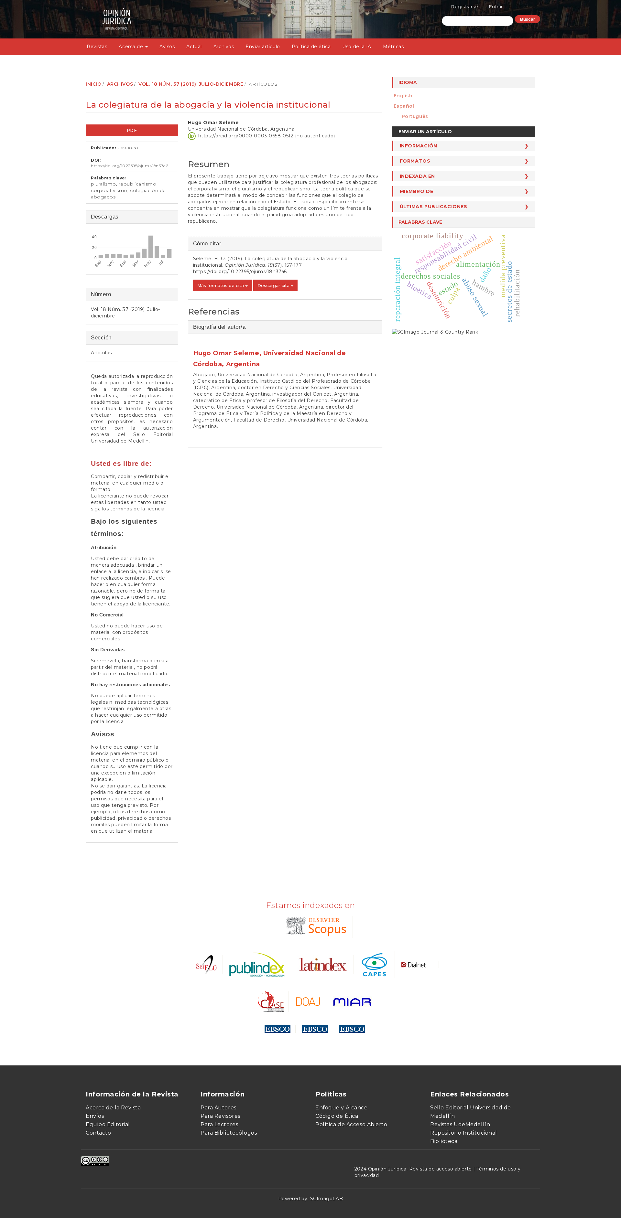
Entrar (496, 6)
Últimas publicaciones (433, 206)
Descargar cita (274, 285)
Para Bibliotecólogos (229, 1133)
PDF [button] (132, 130)
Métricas (393, 46)
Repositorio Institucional (463, 1133)
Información (418, 146)
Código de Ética (336, 1116)
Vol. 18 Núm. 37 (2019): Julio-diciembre (190, 84)
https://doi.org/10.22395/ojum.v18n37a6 (129, 165)
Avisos (167, 46)
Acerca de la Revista (113, 1108)
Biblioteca (444, 1141)
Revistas (97, 46)
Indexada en (417, 176)
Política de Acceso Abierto (351, 1124)
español (404, 106)
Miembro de (416, 191)
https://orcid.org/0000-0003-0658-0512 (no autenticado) (266, 135)
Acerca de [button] (132, 46)
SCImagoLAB (326, 1199)
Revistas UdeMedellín (460, 1124)
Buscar (527, 19)
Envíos (95, 1116)
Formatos (415, 161)
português (415, 116)
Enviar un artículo (425, 131)
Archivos (223, 46)
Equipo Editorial (108, 1124)
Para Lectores (219, 1124)
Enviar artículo (262, 46)
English (403, 96)
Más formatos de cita (221, 285)
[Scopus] (315, 926)
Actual (194, 46)
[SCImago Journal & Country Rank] (435, 332)
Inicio (93, 84)
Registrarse (464, 6)
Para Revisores (220, 1116)
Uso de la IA (356, 46)
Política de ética (311, 46)
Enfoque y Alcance (341, 1108)
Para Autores (218, 1108)
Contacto (98, 1133)
